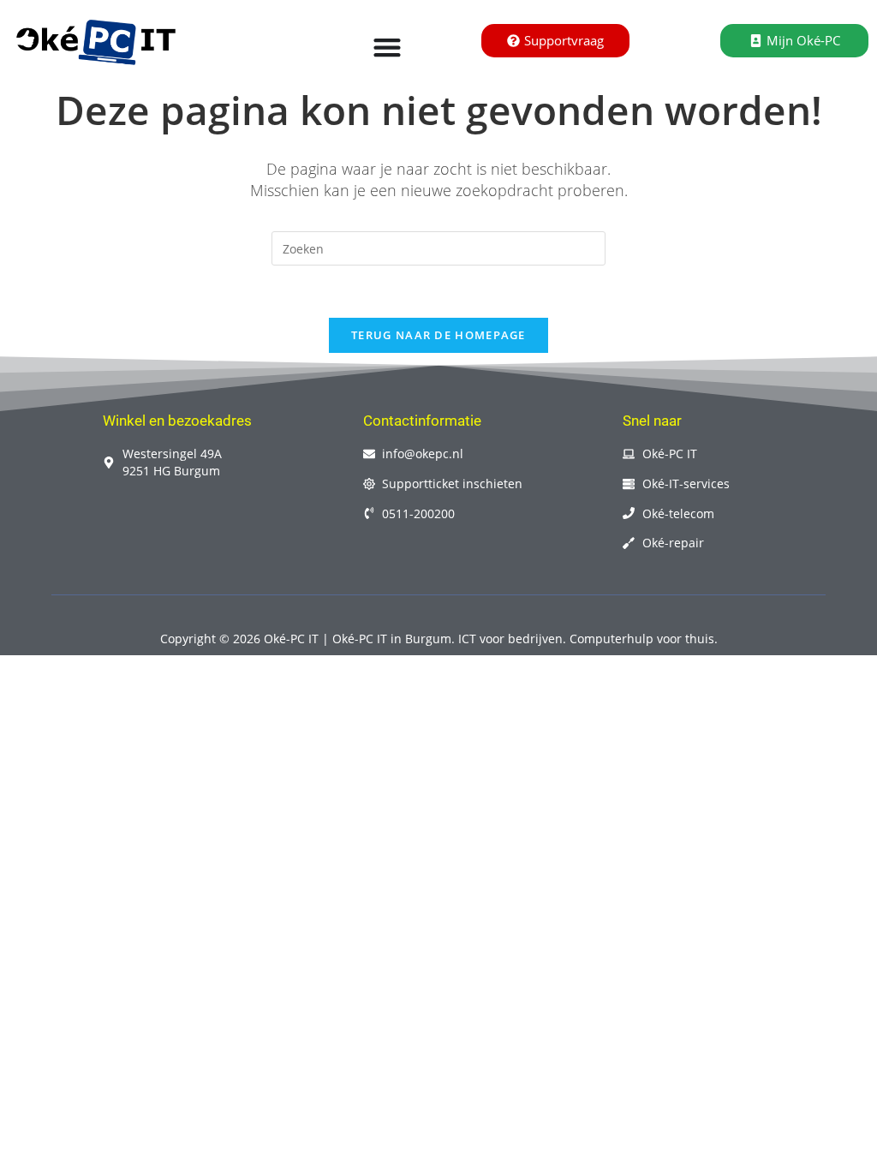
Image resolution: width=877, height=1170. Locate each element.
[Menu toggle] (387, 47)
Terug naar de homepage (438, 335)
